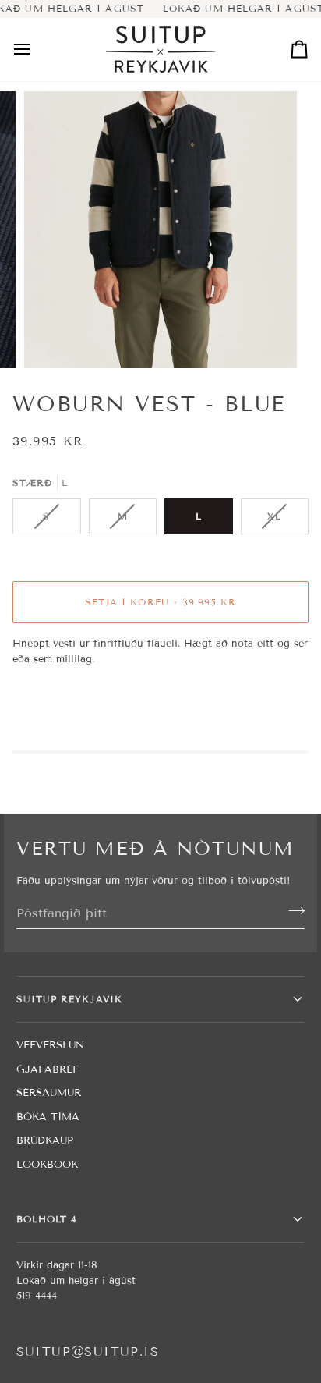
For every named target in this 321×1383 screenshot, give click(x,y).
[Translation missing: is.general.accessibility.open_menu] (35, 49)
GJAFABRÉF (47, 1069)
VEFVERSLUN (50, 1045)
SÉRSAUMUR (48, 1093)
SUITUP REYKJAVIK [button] (69, 999)
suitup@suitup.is (87, 1351)
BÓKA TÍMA (47, 1117)
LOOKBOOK (47, 1164)
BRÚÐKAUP (44, 1140)
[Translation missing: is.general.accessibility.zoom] (53, 339)
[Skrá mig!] (292, 911)
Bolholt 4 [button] (47, 1219)
